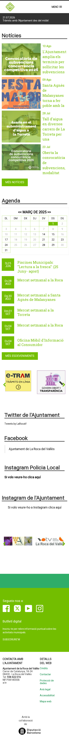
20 (34, 239)
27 (34, 245)
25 (15, 245)
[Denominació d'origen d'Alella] (18, 541)
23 (62, 239)
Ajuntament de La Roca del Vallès (32, 449)
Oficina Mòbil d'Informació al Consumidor (40, 342)
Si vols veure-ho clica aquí (22, 477)
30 (62, 245)
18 (15, 239)
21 (43, 239)
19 (25, 239)
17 (6, 239)
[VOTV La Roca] (50, 541)
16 (62, 234)
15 (53, 234)
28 (43, 245)
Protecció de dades (47, 682)
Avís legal (45, 689)
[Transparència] (50, 382)
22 (53, 239)
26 (25, 245)
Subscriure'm (11, 639)
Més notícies (14, 182)
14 (43, 234)
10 (6, 234)
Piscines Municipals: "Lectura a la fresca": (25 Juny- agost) (37, 266)
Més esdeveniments (19, 356)
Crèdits (44, 668)
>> (49, 212)
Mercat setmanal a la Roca (40, 280)
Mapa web (45, 701)
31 (6, 250)
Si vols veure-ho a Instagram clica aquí (34, 507)
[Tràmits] (18, 380)
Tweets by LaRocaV (15, 423)
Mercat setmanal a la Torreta (35, 312)
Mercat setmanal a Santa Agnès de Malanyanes (38, 297)
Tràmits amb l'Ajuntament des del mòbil (25, 19)
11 (15, 234)
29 (53, 245)
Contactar (45, 674)
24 (6, 245)
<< (20, 212)
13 (34, 234)
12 (25, 234)
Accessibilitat (47, 695)
